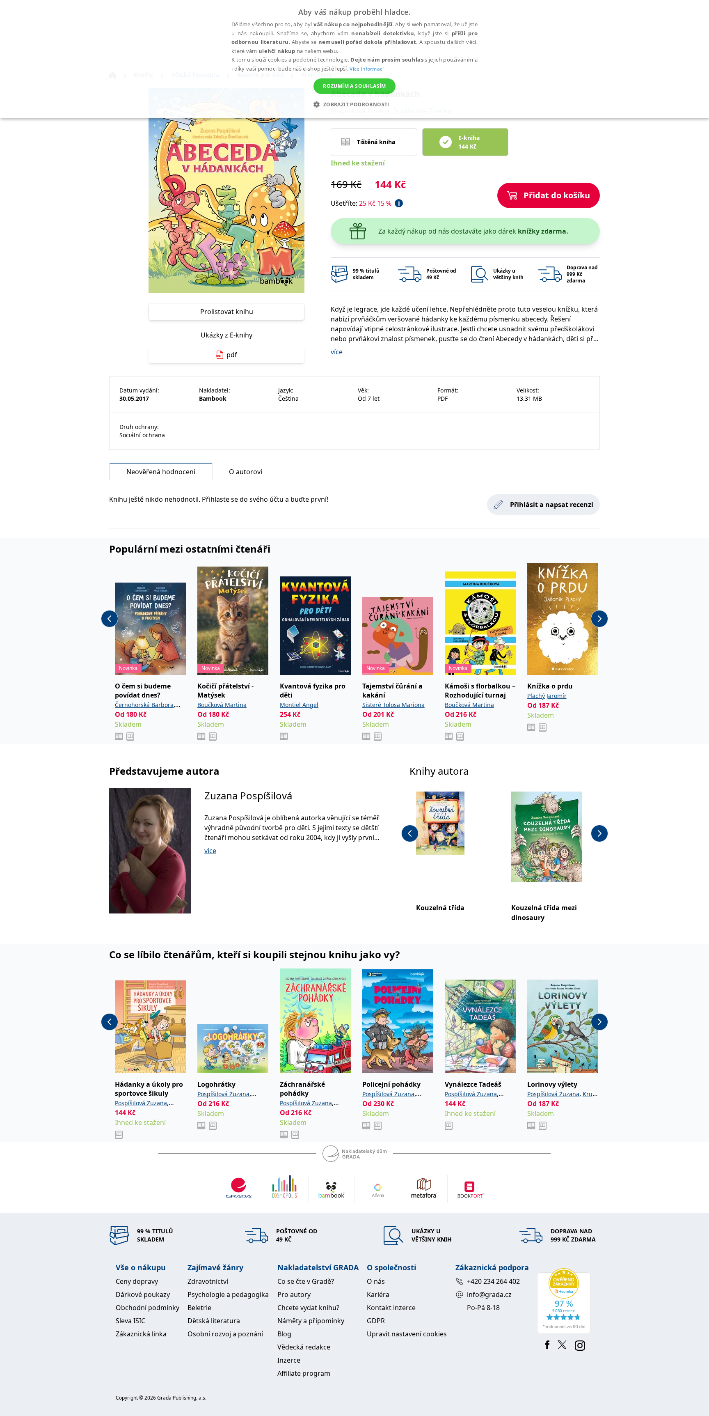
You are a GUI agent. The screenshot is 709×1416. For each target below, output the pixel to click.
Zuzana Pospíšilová (248, 795)
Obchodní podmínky (147, 1307)
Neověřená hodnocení (160, 471)
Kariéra (378, 1294)
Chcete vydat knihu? (308, 1307)
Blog (284, 1333)
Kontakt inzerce (391, 1307)
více (337, 351)
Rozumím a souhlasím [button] (354, 86)
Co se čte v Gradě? (305, 1281)
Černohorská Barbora (144, 705)
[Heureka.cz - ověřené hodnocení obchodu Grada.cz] (565, 1301)
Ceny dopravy (137, 1281)
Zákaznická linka (141, 1333)
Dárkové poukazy (143, 1294)
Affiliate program (303, 1373)
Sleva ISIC (130, 1320)
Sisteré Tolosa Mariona (393, 705)
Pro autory (294, 1294)
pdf (231, 354)
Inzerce (288, 1360)
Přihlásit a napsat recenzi (551, 504)
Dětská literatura (214, 1320)
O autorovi (245, 471)
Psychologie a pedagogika (228, 1294)
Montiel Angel (299, 705)
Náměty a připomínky (310, 1320)
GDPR (376, 1320)
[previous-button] (109, 618)
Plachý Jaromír (547, 696)
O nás (376, 1281)
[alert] (354, 59)
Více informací (367, 68)
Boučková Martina (222, 705)
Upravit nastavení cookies (407, 1333)
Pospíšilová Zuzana (141, 1103)
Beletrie (199, 1307)
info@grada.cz (489, 1294)
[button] (354, 104)
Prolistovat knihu (226, 311)
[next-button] (599, 618)
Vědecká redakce (303, 1347)
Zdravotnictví (208, 1281)
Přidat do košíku (557, 195)
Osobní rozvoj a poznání (225, 1333)
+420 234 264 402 (493, 1281)
